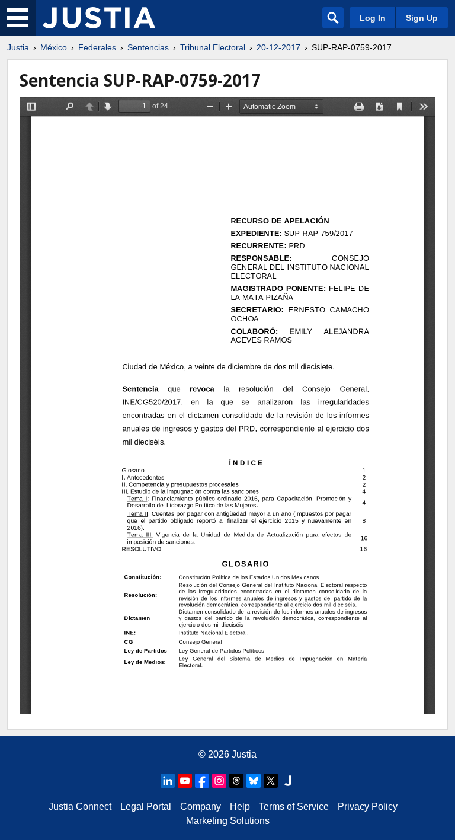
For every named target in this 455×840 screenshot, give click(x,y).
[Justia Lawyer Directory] (288, 781)
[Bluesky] (253, 781)
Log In (373, 18)
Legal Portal (145, 806)
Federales (97, 47)
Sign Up (422, 18)
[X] (271, 781)
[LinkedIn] (168, 781)
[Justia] (99, 17)
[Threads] (236, 781)
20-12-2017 (278, 47)
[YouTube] (185, 781)
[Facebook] (202, 781)
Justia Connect (80, 806)
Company (200, 806)
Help (240, 806)
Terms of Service (294, 806)
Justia (18, 47)
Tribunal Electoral (212, 47)
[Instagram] (219, 781)
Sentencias (148, 47)
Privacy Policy (368, 806)
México (53, 47)
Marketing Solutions (228, 821)
